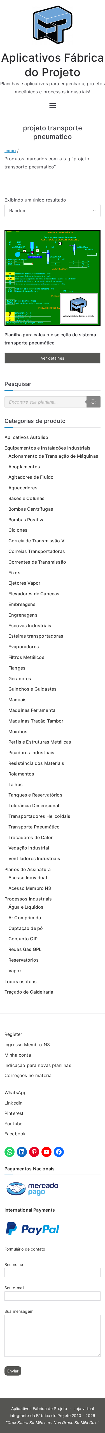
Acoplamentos (24, 466)
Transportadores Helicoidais (39, 816)
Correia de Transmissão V (36, 540)
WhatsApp (15, 1092)
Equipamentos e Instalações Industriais (47, 448)
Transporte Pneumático (34, 827)
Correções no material (28, 1075)
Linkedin (13, 1103)
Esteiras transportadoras (35, 636)
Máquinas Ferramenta (31, 710)
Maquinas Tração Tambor (36, 721)
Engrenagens (23, 615)
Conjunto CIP (23, 938)
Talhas (15, 784)
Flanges (16, 668)
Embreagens (22, 604)
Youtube (13, 1123)
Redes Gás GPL (24, 949)
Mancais (17, 699)
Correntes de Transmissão (37, 562)
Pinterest (14, 1113)
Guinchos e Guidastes (32, 689)
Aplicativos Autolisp (26, 437)
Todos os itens (20, 981)
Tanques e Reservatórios (35, 795)
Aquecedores (23, 487)
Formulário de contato (24, 1249)
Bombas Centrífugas (30, 509)
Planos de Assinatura (27, 869)
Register (13, 1034)
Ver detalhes (52, 358)
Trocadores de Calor (30, 837)
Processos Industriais (28, 899)
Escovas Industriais (29, 625)
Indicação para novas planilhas (37, 1065)
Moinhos (17, 731)
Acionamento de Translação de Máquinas (53, 456)
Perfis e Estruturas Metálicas (39, 742)
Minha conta (17, 1055)
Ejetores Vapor (24, 583)
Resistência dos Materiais (36, 763)
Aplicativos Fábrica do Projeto (39, 1408)
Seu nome (13, 1264)
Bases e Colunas (26, 498)
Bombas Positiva (26, 519)
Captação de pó (25, 928)
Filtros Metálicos (26, 657)
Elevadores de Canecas (33, 593)
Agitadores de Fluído (30, 477)
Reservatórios (23, 960)
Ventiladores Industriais (34, 858)
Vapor (14, 970)
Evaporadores (23, 646)
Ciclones (17, 530)
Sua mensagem (18, 1311)
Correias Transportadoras (36, 551)
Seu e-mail (14, 1287)
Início (10, 150)
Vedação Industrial (28, 848)
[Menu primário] (52, 105)
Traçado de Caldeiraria (28, 992)
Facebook (15, 1133)
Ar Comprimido (24, 917)
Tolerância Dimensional (33, 805)
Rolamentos (21, 774)
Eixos (14, 572)
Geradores (19, 678)
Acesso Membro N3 (29, 888)
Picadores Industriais (31, 752)
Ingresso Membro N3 (27, 1044)
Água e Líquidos (25, 907)
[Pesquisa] (94, 402)
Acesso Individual (27, 877)
